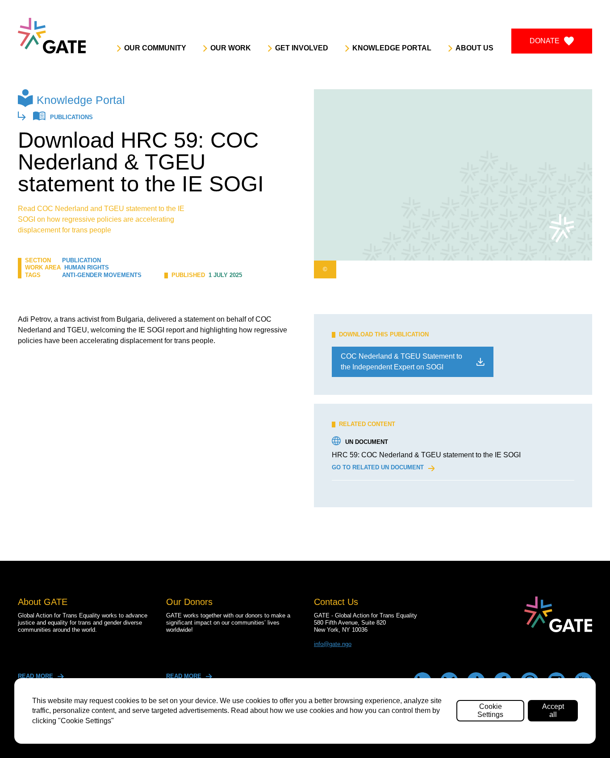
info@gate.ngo (332, 644)
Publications (71, 117)
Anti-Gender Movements (102, 275)
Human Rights (86, 267)
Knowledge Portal (81, 100)
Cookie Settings (490, 710)
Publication (81, 260)
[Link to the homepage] (52, 36)
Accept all (553, 710)
